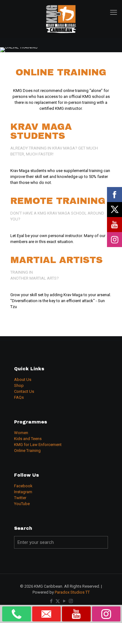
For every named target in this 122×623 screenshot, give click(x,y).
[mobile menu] (113, 12)
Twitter (20, 497)
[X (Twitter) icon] (57, 601)
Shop (19, 385)
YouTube (22, 503)
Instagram (23, 491)
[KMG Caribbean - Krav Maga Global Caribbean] (61, 18)
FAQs (19, 397)
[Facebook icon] (51, 601)
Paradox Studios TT (72, 592)
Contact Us (24, 391)
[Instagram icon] (71, 601)
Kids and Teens (28, 438)
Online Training (27, 450)
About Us (22, 379)
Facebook (23, 486)
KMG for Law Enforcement (38, 444)
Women (21, 432)
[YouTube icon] (64, 601)
